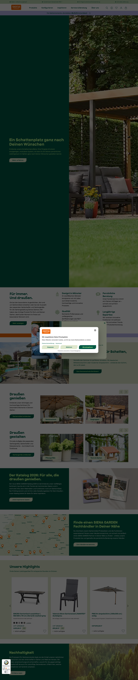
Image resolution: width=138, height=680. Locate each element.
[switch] (6, 672)
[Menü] (9, 660)
